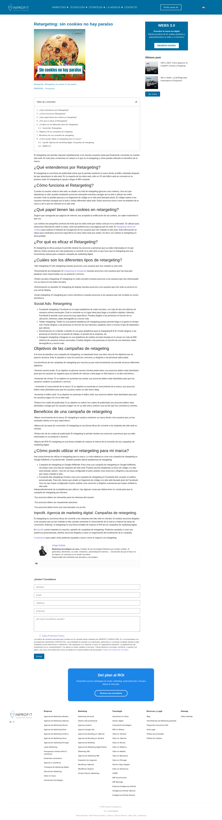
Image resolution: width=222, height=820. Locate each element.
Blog (148, 716)
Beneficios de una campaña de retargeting (56, 135)
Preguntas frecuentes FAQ (157, 725)
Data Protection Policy (53, 635)
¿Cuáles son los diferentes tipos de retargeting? (58, 124)
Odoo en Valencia (119, 738)
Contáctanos (39, 538)
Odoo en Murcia (118, 743)
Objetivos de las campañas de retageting (55, 132)
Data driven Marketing (53, 771)
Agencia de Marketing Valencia (56, 721)
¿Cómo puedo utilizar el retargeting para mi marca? (60, 139)
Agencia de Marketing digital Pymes (92, 747)
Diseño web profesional (87, 721)
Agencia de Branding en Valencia (91, 734)
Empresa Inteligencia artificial (124, 786)
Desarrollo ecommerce (53, 758)
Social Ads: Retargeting (52, 128)
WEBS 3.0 (47, 146)
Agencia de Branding (86, 743)
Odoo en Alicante (119, 734)
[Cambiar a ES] (203, 7)
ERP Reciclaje (117, 782)
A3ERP (115, 773)
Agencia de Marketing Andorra (56, 734)
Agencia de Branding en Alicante (91, 738)
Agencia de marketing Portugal (56, 743)
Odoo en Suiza (50, 776)
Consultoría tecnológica (121, 725)
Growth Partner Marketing (88, 773)
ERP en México (118, 729)
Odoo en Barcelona (120, 756)
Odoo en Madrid (118, 751)
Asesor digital (117, 721)
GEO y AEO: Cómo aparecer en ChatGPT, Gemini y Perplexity (174, 64)
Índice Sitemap (187, 716)
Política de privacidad (155, 734)
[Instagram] (14, 722)
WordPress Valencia (86, 764)
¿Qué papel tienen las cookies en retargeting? (58, 117)
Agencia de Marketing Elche (55, 729)
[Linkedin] (36, 563)
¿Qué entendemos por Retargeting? (54, 110)
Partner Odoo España (121, 764)
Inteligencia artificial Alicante (123, 795)
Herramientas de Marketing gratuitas (161, 721)
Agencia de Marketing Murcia (55, 725)
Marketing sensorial (86, 716)
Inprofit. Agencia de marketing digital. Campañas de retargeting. (68, 142)
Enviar (39, 656)
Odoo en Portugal (119, 760)
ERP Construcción (119, 778)
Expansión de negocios (87, 760)
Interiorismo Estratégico (53, 780)
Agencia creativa (84, 725)
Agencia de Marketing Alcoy (55, 738)
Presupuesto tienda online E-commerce (55, 752)
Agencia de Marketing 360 (88, 756)
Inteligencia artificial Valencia (123, 791)
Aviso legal (151, 729)
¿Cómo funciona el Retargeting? (52, 114)
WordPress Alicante (86, 769)
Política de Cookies (154, 738)
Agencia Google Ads (86, 729)
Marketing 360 (84, 751)
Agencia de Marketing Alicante (56, 716)
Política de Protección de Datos (115, 650)
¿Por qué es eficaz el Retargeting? (53, 121)
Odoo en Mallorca (119, 747)
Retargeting (38, 84)
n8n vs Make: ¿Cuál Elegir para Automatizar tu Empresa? (174, 79)
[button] (136, 102)
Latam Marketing (50, 747)
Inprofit (39, 530)
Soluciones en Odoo (120, 716)
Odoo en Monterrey (120, 769)
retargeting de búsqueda (75, 271)
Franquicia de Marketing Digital (56, 767)
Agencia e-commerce (52, 763)
